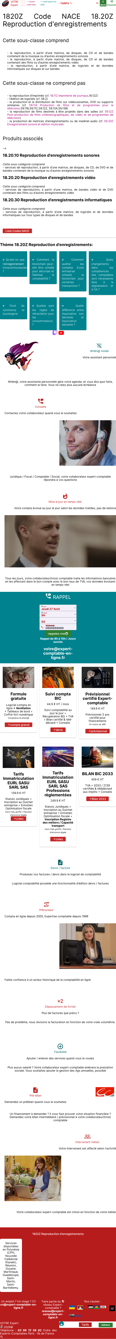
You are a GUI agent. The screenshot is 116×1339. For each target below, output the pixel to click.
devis (59, 729)
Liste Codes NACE (17, 231)
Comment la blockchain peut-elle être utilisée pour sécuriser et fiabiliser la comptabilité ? (43, 269)
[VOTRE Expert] (61, 1323)
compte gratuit (20, 724)
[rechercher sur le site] (1, 1337)
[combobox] (58, 608)
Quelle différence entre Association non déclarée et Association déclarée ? (73, 315)
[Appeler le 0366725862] (71, 3)
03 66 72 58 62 (29, 1330)
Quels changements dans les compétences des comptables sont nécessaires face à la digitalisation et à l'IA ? (102, 274)
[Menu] (97, 3)
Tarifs (85, 1324)
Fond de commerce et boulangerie (13, 309)
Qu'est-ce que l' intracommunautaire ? (15, 265)
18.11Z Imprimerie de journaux (69, 95)
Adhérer (105, 1325)
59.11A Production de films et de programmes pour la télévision (60, 106)
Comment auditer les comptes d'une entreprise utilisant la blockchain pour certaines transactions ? (73, 272)
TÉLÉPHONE (49, 625)
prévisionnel (99, 731)
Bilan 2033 (99, 799)
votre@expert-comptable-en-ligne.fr (58, 653)
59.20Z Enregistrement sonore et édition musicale (60, 122)
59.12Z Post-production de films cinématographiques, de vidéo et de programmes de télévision (60, 115)
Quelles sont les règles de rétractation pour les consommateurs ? (43, 315)
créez (19, 818)
